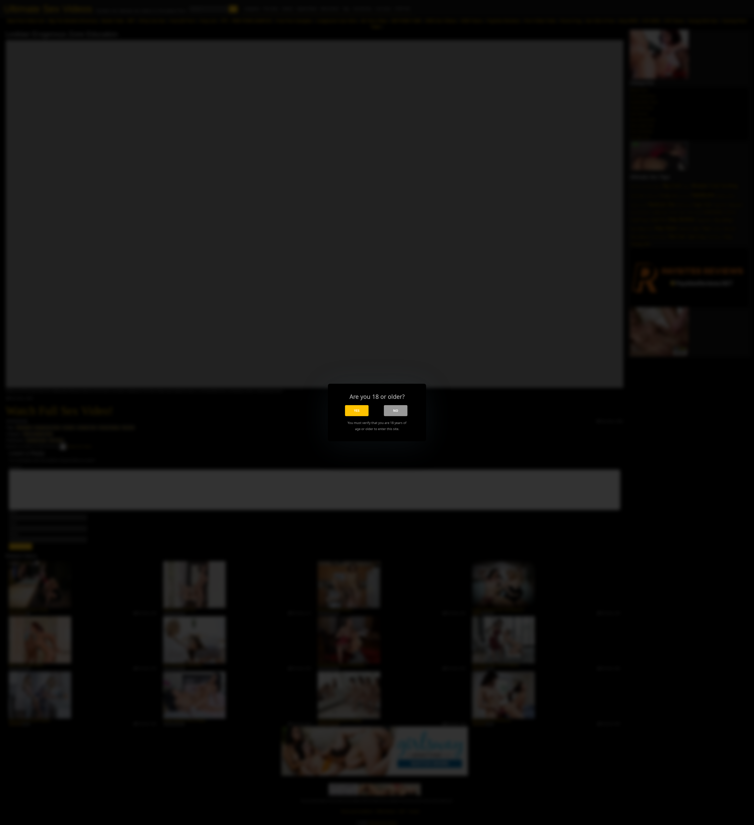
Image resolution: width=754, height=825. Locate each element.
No (395, 410)
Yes (357, 410)
